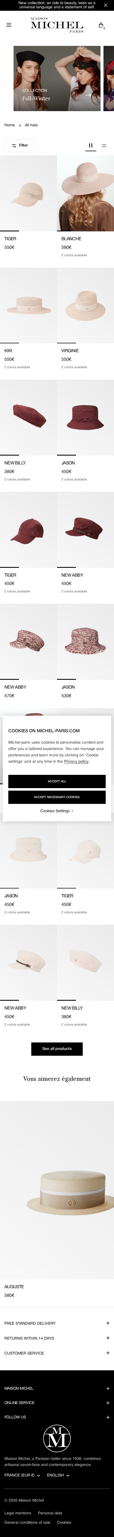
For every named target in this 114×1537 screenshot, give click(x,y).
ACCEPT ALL (57, 781)
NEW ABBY (72, 575)
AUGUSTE (14, 1287)
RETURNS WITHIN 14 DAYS (29, 1338)
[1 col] (104, 145)
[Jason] (85, 418)
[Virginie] (85, 306)
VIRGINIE (70, 351)
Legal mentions (17, 1513)
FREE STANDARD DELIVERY (30, 1324)
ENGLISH (55, 1475)
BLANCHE (71, 239)
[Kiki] (28, 306)
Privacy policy (76, 762)
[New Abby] (85, 530)
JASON (68, 463)
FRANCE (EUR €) (19, 1475)
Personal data (50, 1513)
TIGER (10, 239)
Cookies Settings (55, 811)
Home (9, 125)
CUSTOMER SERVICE (24, 1353)
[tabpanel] (57, 1200)
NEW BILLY (14, 463)
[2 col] (90, 145)
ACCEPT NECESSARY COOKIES (57, 797)
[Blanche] (85, 193)
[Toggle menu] (8, 24)
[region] (57, 768)
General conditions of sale (27, 1523)
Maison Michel (31, 1500)
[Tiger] (28, 193)
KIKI (8, 351)
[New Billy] (28, 418)
